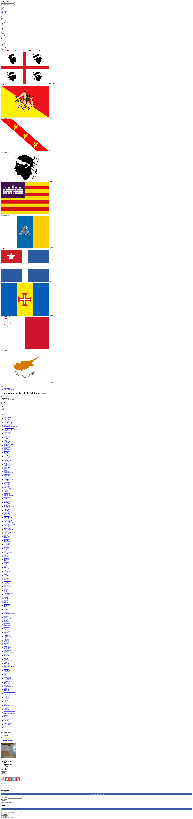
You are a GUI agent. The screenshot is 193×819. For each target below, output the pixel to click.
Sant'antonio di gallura (10, 652)
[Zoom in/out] (5, 786)
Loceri (6, 540)
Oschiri (6, 612)
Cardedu (7, 494)
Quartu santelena (9, 428)
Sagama (6, 648)
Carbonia (7, 493)
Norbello (6, 693)
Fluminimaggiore (9, 506)
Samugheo (7, 709)
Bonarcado (7, 671)
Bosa (6, 448)
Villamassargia (8, 552)
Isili (5, 688)
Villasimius (8, 430)
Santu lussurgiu (8, 529)
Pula (6, 438)
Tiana (6, 715)
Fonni (6, 556)
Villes (2, 8)
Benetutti (7, 669)
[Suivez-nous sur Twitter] (14, 780)
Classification (4, 403)
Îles (1, 16)
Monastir (6, 606)
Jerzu (6, 535)
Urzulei (6, 659)
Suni (5, 624)
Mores (6, 643)
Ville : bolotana (8, 417)
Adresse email (4, 797)
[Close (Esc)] (1, 786)
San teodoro (8, 424)
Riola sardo (7, 521)
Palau (6, 453)
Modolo (6, 560)
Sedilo (6, 616)
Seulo (6, 654)
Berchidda (7, 598)
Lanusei (7, 514)
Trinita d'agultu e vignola (11, 426)
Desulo (6, 679)
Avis (2, 15)
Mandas (6, 605)
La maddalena (8, 444)
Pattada (6, 646)
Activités (3, 14)
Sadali (6, 708)
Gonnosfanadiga (8, 686)
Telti (6, 445)
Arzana (6, 665)
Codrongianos (8, 637)
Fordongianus (8, 685)
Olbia (6, 421)
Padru (6, 704)
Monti (6, 608)
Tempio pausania (9, 501)
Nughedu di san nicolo (10, 694)
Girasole (6, 577)
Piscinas (6, 562)
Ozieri (6, 545)
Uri (5, 470)
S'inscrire (12, 817)
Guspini (6, 533)
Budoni (6, 440)
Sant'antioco (8, 449)
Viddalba (7, 447)
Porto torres (7, 478)
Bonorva (6, 632)
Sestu (6, 566)
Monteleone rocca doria (10, 692)
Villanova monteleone (10, 532)
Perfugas (6, 585)
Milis (6, 537)
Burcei (6, 674)
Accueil (2, 5)
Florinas (6, 684)
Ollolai (6, 697)
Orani (6, 700)
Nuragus (6, 696)
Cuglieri (7, 487)
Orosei (7, 433)
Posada (6, 480)
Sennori (6, 564)
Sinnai (6, 463)
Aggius (6, 526)
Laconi (6, 689)
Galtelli (6, 510)
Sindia (6, 620)
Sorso (6, 457)
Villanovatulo (8, 723)
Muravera (7, 432)
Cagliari (7, 467)
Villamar (6, 720)
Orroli (6, 610)
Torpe (6, 434)
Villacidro (7, 571)
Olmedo (7, 503)
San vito (7, 516)
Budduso (7, 635)
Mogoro (6, 690)
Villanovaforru (8, 660)
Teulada (7, 484)
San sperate (7, 650)
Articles (2, 7)
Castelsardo (8, 425)
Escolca (6, 682)
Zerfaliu (6, 663)
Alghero (7, 419)
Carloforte (7, 466)
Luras (6, 602)
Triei (5, 656)
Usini (6, 551)
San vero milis (8, 522)
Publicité (3, 783)
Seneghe (6, 617)
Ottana (6, 702)
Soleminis (7, 623)
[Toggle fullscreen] (4, 786)
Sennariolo (7, 547)
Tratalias (6, 627)
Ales (5, 595)
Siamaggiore (7, 619)
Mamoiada (7, 604)
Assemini (7, 513)
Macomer (7, 559)
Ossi (5, 701)
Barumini (7, 631)
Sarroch (7, 505)
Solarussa (7, 621)
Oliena (6, 486)
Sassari (6, 442)
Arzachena (8, 422)
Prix (2, 409)
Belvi (6, 667)
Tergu (6, 548)
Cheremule (7, 675)
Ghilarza (6, 558)
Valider (5, 411)
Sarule (6, 712)
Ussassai (7, 507)
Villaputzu (7, 489)
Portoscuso (7, 498)
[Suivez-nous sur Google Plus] (10, 780)
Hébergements (4, 11)
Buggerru (7, 539)
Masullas (6, 642)
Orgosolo (7, 544)
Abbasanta (7, 594)
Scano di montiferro (9, 713)
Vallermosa (7, 719)
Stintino (7, 437)
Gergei (6, 640)
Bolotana (7, 670)
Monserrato (7, 528)
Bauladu (6, 597)
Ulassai (6, 568)
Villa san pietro (8, 525)
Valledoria (7, 441)
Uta (5, 591)
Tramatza (7, 625)
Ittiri (5, 601)
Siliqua (6, 655)
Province (3, 727)
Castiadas (7, 471)
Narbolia (6, 609)
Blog (2, 18)
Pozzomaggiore (8, 707)
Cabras (6, 451)
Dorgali (7, 436)
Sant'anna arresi (8, 495)
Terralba (6, 549)
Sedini (6, 563)
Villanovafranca (8, 721)
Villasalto (7, 509)
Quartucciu (7, 499)
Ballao (6, 629)
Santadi (6, 614)
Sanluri (6, 651)
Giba (6, 575)
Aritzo (6, 554)
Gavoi (6, 600)
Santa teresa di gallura (10, 429)
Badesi (6, 475)
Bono (6, 673)
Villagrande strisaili (9, 593)
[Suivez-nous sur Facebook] (6, 780)
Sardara (6, 587)
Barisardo (7, 497)
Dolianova (7, 572)
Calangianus (7, 636)
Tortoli (6, 461)
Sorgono (6, 589)
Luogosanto (7, 536)
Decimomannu (8, 678)
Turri (6, 658)
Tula (5, 717)
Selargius (7, 531)
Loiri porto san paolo (10, 472)
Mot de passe (4, 799)
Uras (6, 570)
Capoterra (7, 460)
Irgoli (6, 579)
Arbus (6, 459)
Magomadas (8, 520)
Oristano (7, 474)
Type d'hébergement (5, 732)
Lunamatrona (8, 581)
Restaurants (3, 12)
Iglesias (6, 468)
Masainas (7, 543)
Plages (2, 9)
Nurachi (6, 583)
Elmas (6, 574)
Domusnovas (8, 681)
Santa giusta (7, 586)
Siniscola (7, 452)
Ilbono (6, 578)
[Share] (2, 786)
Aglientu (7, 482)
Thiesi (6, 567)
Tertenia (7, 512)
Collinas (6, 639)
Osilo (6, 644)
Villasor (6, 662)
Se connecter (10, 802)
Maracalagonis (8, 483)
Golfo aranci (8, 456)
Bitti (5, 555)
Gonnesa (7, 491)
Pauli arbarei (7, 647)
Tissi (5, 716)
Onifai (6, 698)
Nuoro (6, 490)
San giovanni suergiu (9, 613)
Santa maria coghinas (9, 524)
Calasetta (7, 476)
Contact (2, 784)
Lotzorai (7, 502)
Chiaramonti (7, 677)
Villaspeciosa (8, 464)
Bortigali (6, 633)
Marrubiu (7, 541)
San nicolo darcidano (9, 711)
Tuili (5, 628)
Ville (2, 414)
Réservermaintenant (3, 773)
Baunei (6, 455)
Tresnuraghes (8, 517)
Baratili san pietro (9, 666)
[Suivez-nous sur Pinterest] (18, 780)
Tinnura (6, 590)
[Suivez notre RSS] (3, 780)
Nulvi (6, 582)
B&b (6, 735)
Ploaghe (6, 705)
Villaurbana (7, 724)
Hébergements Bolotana (9, 389)
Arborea (7, 518)
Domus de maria (9, 479)
